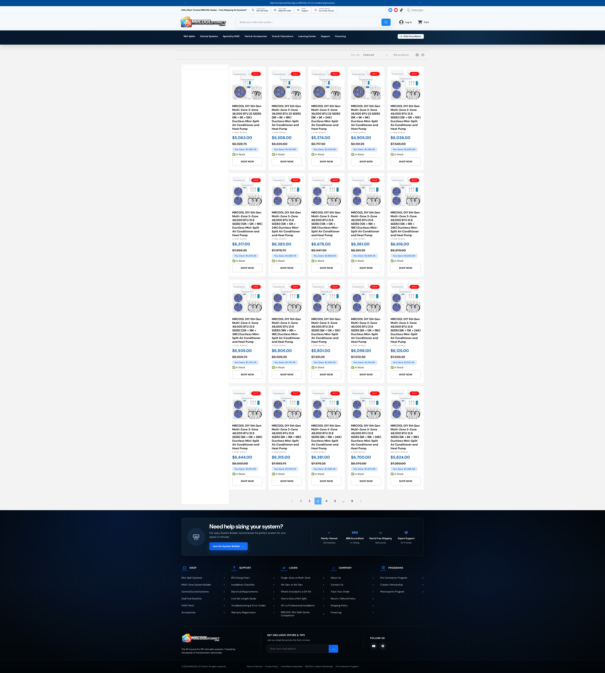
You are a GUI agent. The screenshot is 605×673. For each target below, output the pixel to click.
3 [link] (318, 501)
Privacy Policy (271, 666)
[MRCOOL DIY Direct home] (218, 638)
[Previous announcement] (185, 3)
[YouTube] (373, 646)
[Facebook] (382, 646)
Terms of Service (254, 666)
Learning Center (307, 36)
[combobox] (314, 22)
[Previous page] (292, 501)
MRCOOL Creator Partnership (319, 666)
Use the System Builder (228, 546)
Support (325, 36)
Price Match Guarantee (291, 666)
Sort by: (355, 54)
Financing (340, 36)
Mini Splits (189, 36)
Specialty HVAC (231, 36)
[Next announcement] (419, 3)
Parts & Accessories (256, 36)
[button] (324, 10)
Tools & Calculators (282, 36)
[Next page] (360, 501)
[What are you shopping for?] (386, 22)
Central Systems (209, 36)
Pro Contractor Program (347, 666)
